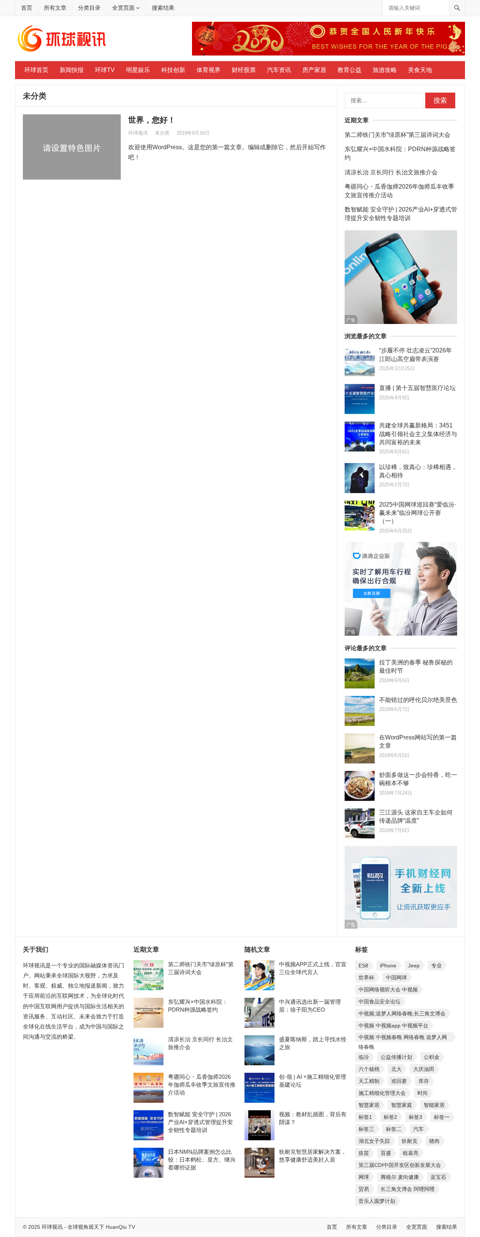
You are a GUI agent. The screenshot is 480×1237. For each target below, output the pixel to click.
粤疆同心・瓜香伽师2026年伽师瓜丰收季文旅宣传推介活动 (202, 1085)
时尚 (422, 1093)
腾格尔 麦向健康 (400, 1177)
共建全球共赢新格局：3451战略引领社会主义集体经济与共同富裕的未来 (418, 433)
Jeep (414, 966)
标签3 (415, 1117)
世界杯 (366, 978)
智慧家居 (369, 1105)
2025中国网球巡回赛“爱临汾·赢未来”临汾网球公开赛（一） (417, 513)
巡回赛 (399, 1081)
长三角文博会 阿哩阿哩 (408, 1189)
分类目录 (89, 7)
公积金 (432, 1057)
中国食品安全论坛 (379, 1002)
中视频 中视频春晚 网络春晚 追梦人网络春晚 (402, 1038)
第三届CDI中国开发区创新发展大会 (399, 1165)
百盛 (386, 1153)
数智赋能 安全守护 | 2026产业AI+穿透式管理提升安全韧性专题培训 (200, 1122)
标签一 (442, 1117)
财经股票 (244, 70)
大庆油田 (423, 1069)
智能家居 (434, 1105)
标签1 (365, 1117)
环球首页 (36, 70)
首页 (26, 7)
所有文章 (55, 7)
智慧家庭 (401, 1105)
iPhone (388, 966)
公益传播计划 (396, 1057)
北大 (396, 1069)
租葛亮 (410, 1153)
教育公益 (350, 70)
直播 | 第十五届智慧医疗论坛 (417, 388)
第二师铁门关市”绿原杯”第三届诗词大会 (397, 135)
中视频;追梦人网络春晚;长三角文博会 (402, 1014)
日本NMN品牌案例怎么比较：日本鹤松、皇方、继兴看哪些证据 (202, 1160)
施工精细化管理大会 (382, 1093)
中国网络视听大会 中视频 (388, 990)
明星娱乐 (138, 70)
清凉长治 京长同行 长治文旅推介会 (391, 172)
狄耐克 (409, 1141)
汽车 (418, 1129)
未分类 (162, 133)
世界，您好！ (152, 119)
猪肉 (434, 1141)
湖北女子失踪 (374, 1141)
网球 (363, 1177)
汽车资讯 (279, 70)
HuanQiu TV (119, 1227)
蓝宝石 (438, 1177)
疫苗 (363, 1153)
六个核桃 (369, 1069)
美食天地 (420, 70)
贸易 (363, 1189)
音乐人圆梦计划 (376, 1201)
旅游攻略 (385, 70)
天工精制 (369, 1081)
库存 (423, 1081)
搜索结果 (163, 7)
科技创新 (173, 70)
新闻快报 (72, 70)
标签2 (390, 1117)
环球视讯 (138, 133)
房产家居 (314, 70)
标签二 (394, 1129)
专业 (436, 966)
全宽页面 (123, 7)
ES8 (363, 966)
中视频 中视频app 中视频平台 (393, 1026)
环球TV (105, 70)
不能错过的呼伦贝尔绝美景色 (418, 700)
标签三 (366, 1129)
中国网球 (396, 978)
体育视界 (208, 70)
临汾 (363, 1057)
